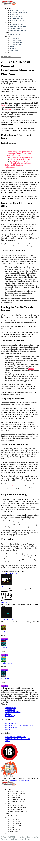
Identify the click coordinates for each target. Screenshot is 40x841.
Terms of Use (10, 710)
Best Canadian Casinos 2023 (15, 737)
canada (7, 741)
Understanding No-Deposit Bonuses (19, 152)
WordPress (13, 781)
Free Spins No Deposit (18, 26)
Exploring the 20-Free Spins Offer (19, 154)
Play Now (4, 639)
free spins (4, 105)
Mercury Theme (24, 781)
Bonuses (8, 22)
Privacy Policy (10, 708)
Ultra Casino (5, 587)
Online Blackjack (16, 42)
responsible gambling (8, 486)
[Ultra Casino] (6, 585)
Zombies (4, 647)
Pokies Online (15, 34)
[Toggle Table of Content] (2, 148)
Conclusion (11, 167)
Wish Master (5, 678)
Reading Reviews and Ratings (22, 163)
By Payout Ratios (16, 16)
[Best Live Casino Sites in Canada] (8, 5)
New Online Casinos (17, 10)
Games (7, 36)
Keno (12, 46)
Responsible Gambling (15, 165)
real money (8, 109)
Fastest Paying (15, 14)
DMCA (8, 714)
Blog (7, 52)
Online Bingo (14, 38)
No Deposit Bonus (16, 24)
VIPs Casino (5, 602)
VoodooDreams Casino (9, 620)
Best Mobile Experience (18, 12)
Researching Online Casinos (21, 159)
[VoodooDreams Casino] (6, 618)
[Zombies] (3, 645)
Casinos (8, 8)
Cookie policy (10, 716)
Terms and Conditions (14, 156)
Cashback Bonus (16, 28)
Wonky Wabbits (6, 663)
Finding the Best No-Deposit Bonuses (20, 158)
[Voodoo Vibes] (3, 630)
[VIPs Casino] (6, 600)
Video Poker (14, 50)
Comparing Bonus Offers (20, 161)
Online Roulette (15, 40)
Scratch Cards (15, 48)
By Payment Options (17, 20)
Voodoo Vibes (6, 632)
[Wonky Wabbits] (3, 661)
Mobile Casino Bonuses (18, 30)
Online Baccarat (15, 44)
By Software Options (17, 18)
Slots (7, 32)
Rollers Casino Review (9, 573)
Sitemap (8, 729)
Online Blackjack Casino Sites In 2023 (19, 725)
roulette (31, 369)
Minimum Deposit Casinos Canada (17, 739)
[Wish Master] (3, 676)
